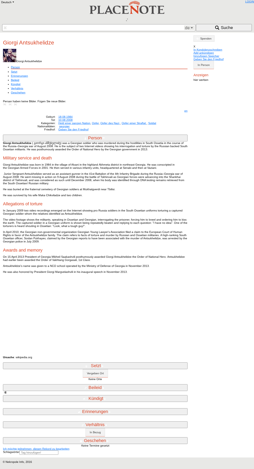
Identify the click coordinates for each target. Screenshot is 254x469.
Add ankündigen (203, 52)
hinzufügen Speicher (206, 56)
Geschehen (18, 92)
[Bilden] (6, 104)
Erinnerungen (19, 75)
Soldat (152, 123)
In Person (204, 65)
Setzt (14, 71)
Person (15, 67)
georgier (64, 126)
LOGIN (249, 1)
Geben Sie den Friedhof (73, 129)
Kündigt (15, 84)
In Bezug (95, 432)
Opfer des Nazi (110, 123)
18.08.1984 (65, 116)
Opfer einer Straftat (134, 123)
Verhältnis (17, 88)
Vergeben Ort (95, 373)
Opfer (95, 123)
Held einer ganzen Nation (74, 123)
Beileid (15, 80)
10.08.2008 (65, 120)
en (186, 110)
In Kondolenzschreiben (207, 49)
